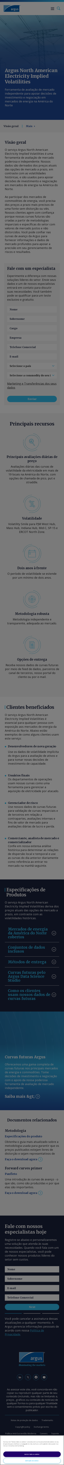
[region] (32, 1450)
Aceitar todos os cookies (31, 1454)
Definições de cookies (32, 1461)
